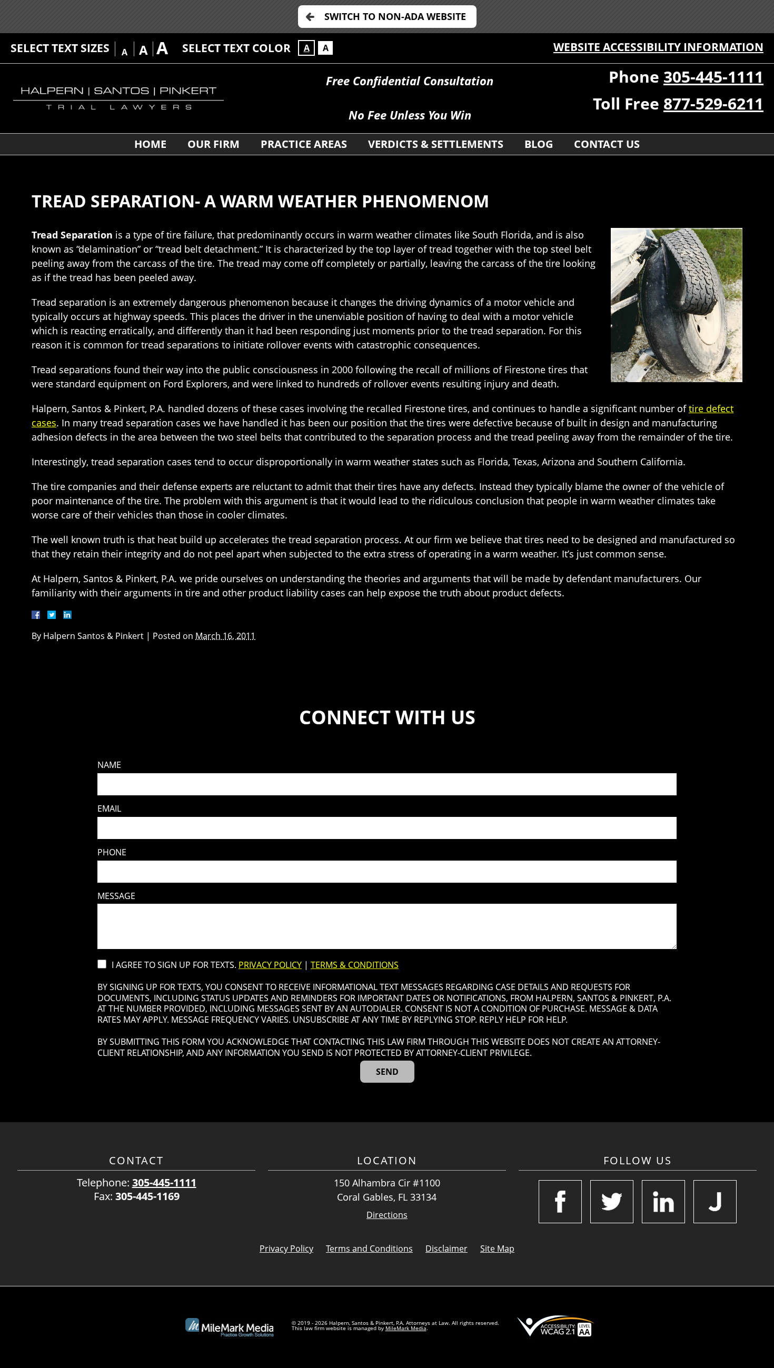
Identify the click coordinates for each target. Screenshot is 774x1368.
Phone (111, 852)
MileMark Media (405, 1328)
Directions (387, 1215)
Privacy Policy (270, 965)
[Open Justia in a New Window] (715, 1201)
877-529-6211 (713, 103)
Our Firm (213, 144)
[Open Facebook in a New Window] (560, 1201)
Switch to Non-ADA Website (395, 16)
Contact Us (607, 144)
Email (109, 808)
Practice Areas (304, 144)
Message (116, 896)
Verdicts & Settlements (435, 144)
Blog (538, 144)
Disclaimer (446, 1248)
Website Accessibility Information (658, 46)
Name (109, 765)
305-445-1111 (713, 76)
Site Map (497, 1248)
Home (150, 144)
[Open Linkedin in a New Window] (663, 1201)
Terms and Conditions (369, 1248)
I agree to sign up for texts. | (255, 965)
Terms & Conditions (355, 965)
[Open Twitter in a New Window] (611, 1201)
